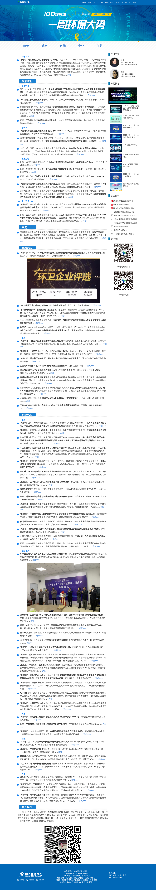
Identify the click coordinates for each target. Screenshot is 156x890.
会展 (126, 2)
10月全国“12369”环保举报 (123, 201)
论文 (130, 2)
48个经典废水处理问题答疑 (124, 234)
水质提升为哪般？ (120, 230)
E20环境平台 (79, 871)
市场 (63, 45)
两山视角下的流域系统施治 (123, 208)
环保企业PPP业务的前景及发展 (125, 223)
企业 (134, 2)
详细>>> (70, 75)
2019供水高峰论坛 (130, 145)
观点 (44, 45)
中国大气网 (86, 876)
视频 (102, 2)
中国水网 (84, 2)
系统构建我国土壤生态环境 (124, 212)
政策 (111, 2)
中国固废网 (76, 876)
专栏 (98, 2)
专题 (93, 2)
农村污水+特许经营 (121, 226)
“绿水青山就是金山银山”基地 (124, 216)
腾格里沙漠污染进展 (121, 205)
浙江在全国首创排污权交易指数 (125, 219)
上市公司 (116, 2)
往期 (99, 45)
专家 (122, 2)
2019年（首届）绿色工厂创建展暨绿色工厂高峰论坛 (131, 108)
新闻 (89, 2)
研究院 (106, 2)
